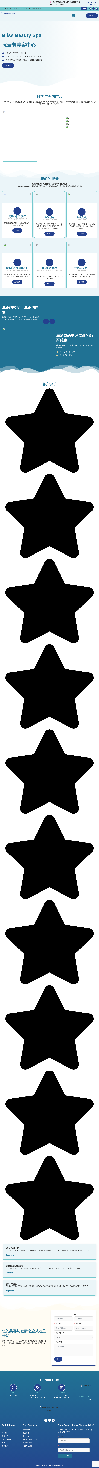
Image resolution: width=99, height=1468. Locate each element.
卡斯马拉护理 (27, 1446)
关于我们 (5, 1433)
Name (62, 1437)
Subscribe (65, 1456)
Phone (13, 1392)
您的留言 (58, 1342)
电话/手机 (79, 1324)
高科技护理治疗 (28, 1429)
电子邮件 (58, 1324)
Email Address (66, 1446)
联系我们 (5, 1446)
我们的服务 (59, 1333)
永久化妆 (26, 1436)
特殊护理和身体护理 (30, 1439)
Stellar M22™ (8, 1439)
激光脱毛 (26, 1433)
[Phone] (13, 1387)
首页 (3, 1429)
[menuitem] (84, 8)
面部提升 (5, 1442)
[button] (73, 15)
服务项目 (5, 1436)
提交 (58, 1359)
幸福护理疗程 (27, 1442)
